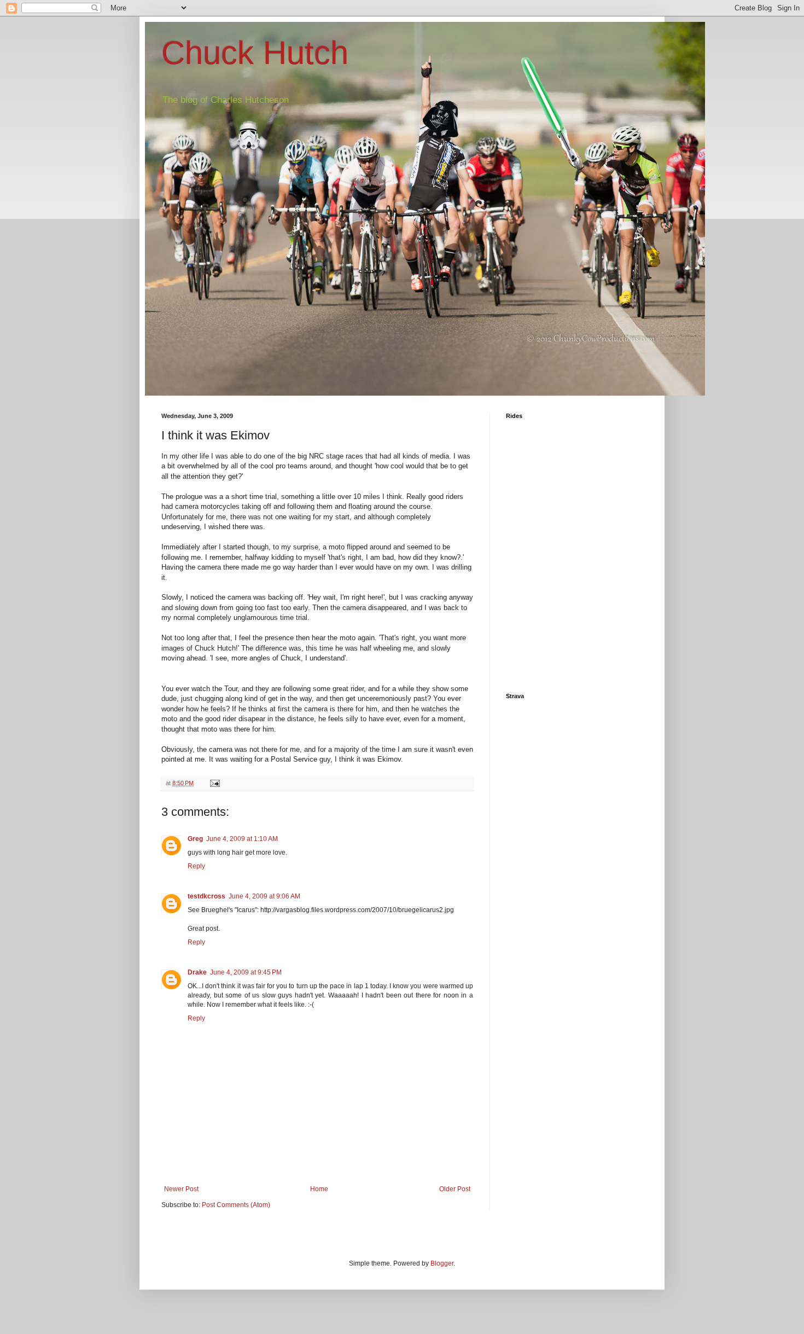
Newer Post (181, 1189)
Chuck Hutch (254, 52)
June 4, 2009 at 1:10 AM (242, 839)
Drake (197, 972)
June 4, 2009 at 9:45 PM (246, 972)
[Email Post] (214, 783)
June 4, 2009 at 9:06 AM (264, 896)
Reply (196, 866)
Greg (195, 839)
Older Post (454, 1189)
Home (319, 1189)
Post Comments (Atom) (236, 1205)
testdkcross (206, 896)
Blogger (441, 1263)
